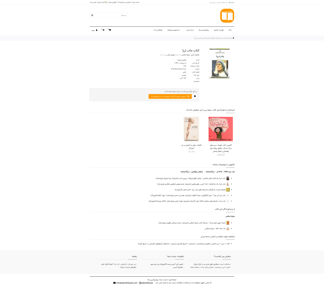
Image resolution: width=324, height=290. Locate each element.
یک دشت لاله (221, 228)
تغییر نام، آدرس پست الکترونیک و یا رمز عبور (166, 264)
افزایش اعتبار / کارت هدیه (107, 2)
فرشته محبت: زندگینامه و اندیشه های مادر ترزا (209, 189)
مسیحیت (192, 243)
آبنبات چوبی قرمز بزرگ (217, 222)
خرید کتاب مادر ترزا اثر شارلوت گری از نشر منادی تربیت (212, 38)
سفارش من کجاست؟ (124, 2)
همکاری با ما (158, 30)
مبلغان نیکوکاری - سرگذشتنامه (192, 171)
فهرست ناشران (219, 30)
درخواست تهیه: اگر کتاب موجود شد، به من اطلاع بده (168, 96)
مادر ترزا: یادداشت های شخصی (214, 178)
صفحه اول (172, 279)
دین (222, 243)
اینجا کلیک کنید (107, 264)
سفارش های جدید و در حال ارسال (206, 264)
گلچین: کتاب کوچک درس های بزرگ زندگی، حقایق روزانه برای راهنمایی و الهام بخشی (221, 148)
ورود (93, 30)
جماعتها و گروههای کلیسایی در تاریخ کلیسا (153, 243)
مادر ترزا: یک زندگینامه (217, 184)
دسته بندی (190, 30)
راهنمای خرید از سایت (128, 267)
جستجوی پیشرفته (173, 30)
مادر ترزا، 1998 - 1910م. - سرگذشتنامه (220, 171)
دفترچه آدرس (178, 267)
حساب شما (136, 2)
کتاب (228, 243)
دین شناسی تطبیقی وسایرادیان (208, 243)
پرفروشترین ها (204, 30)
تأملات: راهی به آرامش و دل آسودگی (191, 147)
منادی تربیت (181, 59)
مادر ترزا (222, 201)
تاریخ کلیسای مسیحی (179, 243)
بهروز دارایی (171, 54)
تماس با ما (93, 2)
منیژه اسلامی (185, 54)
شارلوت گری (195, 54)
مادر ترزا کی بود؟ (219, 195)
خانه (230, 30)
